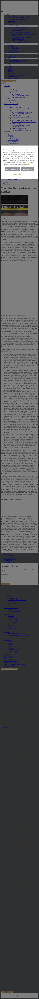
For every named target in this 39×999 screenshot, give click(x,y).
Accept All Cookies (27, 169)
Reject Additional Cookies (12, 169)
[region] (19, 162)
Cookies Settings (17, 174)
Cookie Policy (27, 164)
